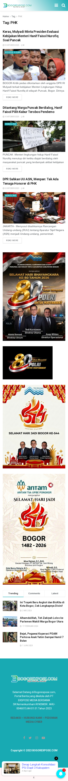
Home (6, 16)
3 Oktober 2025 (11, 117)
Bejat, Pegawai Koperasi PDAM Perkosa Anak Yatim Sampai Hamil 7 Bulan (41, 637)
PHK (20, 16)
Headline (10, 124)
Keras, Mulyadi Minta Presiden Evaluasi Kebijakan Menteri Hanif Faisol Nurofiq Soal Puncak (31, 36)
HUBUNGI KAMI (33, 717)
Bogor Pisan (13, 52)
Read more (12, 97)
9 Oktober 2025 (11, 45)
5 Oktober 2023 (11, 188)
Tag (13, 16)
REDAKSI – (17, 717)
